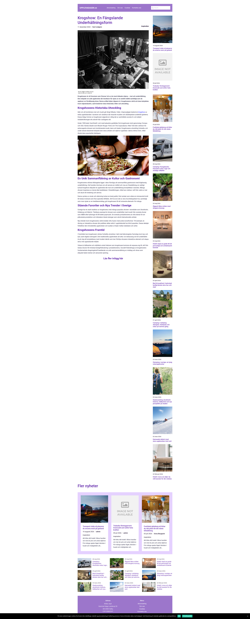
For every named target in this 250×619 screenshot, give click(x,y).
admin (98, 532)
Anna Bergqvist (159, 534)
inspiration (145, 26)
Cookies (127, 8)
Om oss (120, 8)
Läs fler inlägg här (113, 258)
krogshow (141, 112)
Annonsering (111, 8)
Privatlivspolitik (187, 616)
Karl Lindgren (97, 27)
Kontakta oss (136, 8)
